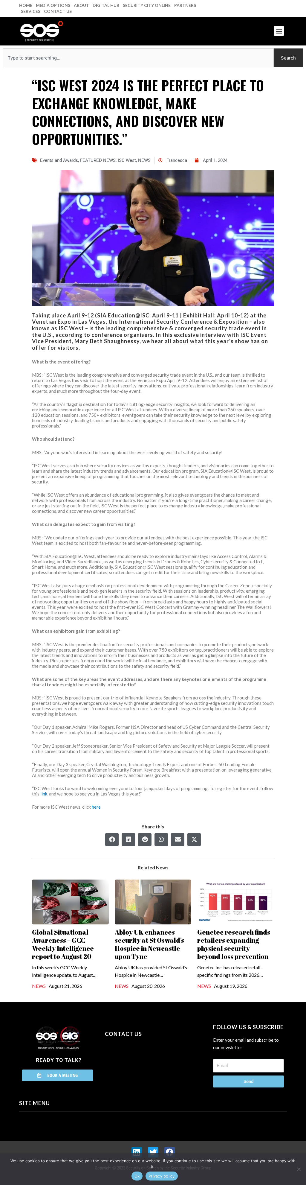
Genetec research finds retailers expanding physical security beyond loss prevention (233, 944)
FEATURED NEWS (98, 160)
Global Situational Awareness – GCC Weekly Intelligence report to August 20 (63, 944)
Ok (137, 1176)
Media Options (53, 5)
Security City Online (147, 5)
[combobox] (138, 57)
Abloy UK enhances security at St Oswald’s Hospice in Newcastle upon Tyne (149, 944)
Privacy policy (162, 1176)
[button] (279, 31)
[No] (299, 1169)
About (81, 5)
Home (25, 5)
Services (30, 11)
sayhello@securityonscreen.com (143, 1061)
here (96, 807)
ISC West (127, 160)
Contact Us (58, 11)
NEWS (144, 160)
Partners (185, 5)
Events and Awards (59, 160)
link (43, 793)
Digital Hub (106, 5)
